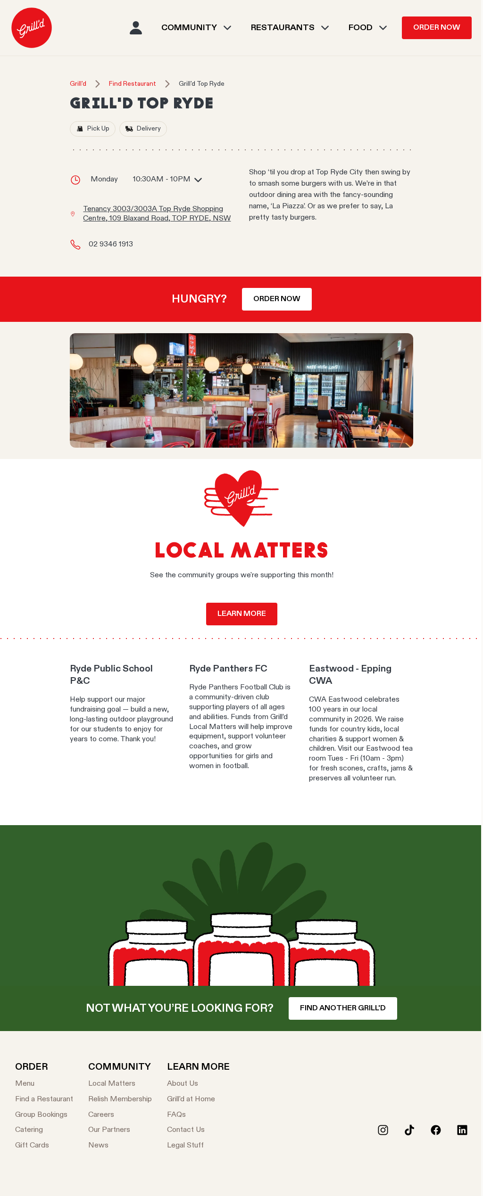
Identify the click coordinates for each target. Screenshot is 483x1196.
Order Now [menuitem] (436, 28)
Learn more (241, 614)
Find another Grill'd (343, 1008)
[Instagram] (383, 1130)
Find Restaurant (132, 84)
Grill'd (78, 84)
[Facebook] (435, 1130)
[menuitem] (31, 28)
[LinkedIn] (462, 1130)
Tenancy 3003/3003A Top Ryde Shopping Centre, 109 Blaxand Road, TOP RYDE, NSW (157, 214)
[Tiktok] (409, 1130)
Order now (276, 299)
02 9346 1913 (111, 244)
